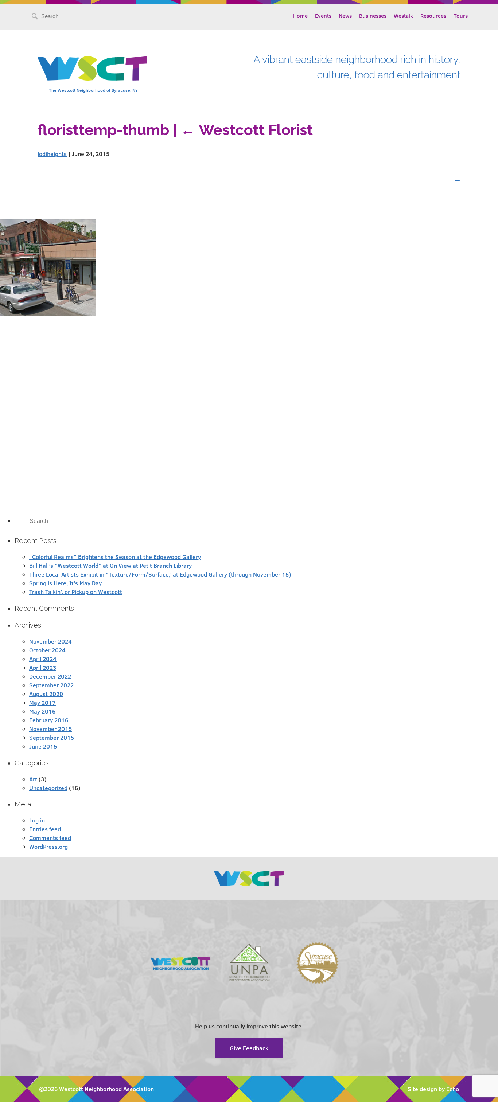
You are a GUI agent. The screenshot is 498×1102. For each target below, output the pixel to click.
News (345, 15)
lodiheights (52, 153)
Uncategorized (48, 788)
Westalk (403, 15)
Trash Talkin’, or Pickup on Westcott (75, 591)
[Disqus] (249, 415)
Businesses (372, 15)
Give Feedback (249, 1048)
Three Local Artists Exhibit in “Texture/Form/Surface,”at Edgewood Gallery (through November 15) (160, 574)
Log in (37, 820)
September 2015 (51, 737)
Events (323, 15)
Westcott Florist (246, 130)
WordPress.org (48, 846)
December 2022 (50, 676)
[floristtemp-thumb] (48, 313)
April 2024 (43, 659)
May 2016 (42, 711)
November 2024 (50, 641)
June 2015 (43, 746)
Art (33, 779)
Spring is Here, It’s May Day (65, 583)
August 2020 (46, 693)
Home (300, 15)
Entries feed (45, 829)
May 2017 (42, 702)
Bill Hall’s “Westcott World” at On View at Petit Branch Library (110, 565)
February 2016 (48, 720)
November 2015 (50, 728)
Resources (433, 15)
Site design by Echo (433, 1089)
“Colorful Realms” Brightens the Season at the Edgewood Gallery (115, 556)
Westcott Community (92, 68)
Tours (461, 15)
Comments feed (50, 837)
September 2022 (51, 685)
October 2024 (47, 650)
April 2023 (42, 667)
